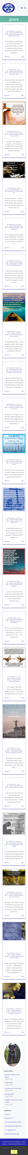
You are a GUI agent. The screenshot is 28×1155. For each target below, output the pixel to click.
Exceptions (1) (9, 1118)
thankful (14, 846)
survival (15, 1013)
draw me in (20, 895)
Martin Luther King (11, 265)
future (15, 227)
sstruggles (9, 372)
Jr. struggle (19, 263)
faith (12, 227)
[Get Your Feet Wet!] (14, 170)
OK (14, 1152)
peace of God (13, 336)
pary (21, 371)
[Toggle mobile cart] (21, 8)
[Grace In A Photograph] (14, 991)
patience (16, 622)
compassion (14, 34)
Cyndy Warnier (11, 31)
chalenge (14, 371)
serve (21, 787)
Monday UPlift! (9, 1094)
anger (14, 956)
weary (15, 522)
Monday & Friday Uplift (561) (13, 1126)
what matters (15, 957)
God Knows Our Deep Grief (13, 1088)
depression (16, 1012)
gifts (7, 752)
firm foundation (14, 134)
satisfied (17, 521)
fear (16, 334)
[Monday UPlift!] (14, 113)
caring (15, 751)
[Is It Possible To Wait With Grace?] (14, 657)
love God (17, 621)
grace (19, 34)
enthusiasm (14, 787)
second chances (16, 35)
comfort (16, 895)
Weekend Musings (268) (12, 1134)
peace (21, 334)
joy (21, 463)
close (12, 895)
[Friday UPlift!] (14, 561)
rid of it (20, 584)
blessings (13, 407)
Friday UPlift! (9, 1083)
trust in (13, 372)
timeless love (14, 229)
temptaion (14, 586)
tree (17, 336)
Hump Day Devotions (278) (13, 1122)
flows (16, 72)
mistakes (10, 35)
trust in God (18, 372)
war (18, 1013)
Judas (9, 191)
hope (20, 680)
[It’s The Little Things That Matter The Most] (14, 931)
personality (19, 752)
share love (18, 265)
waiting (17, 681)
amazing (13, 844)
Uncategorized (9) (10, 1130)
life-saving (20, 844)
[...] (16, 53)
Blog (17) (7, 1114)
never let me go (15, 897)
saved (21, 227)
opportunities (12, 681)
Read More (6, 56)
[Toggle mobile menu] (25, 8)
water (17, 74)
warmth (14, 464)
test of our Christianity (16, 191)
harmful (17, 584)
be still (12, 72)
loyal (22, 34)
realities (16, 136)
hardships (11, 1013)
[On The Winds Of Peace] (14, 307)
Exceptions (16, 189)
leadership (13, 752)
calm (14, 334)
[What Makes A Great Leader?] (14, 721)
